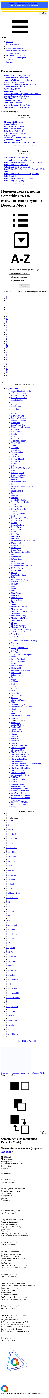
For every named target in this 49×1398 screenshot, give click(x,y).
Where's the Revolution (20, 798)
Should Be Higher (18, 704)
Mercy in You (16, 609)
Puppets (14, 679)
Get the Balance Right (20, 502)
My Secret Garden (18, 627)
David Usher (11, 1011)
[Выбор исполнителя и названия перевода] (20, 229)
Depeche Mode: (12, 388)
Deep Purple (11, 861)
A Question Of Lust (19, 395)
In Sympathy (16, 557)
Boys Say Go (16, 432)
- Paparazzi (13, 103)
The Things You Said (19, 770)
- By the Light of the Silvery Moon (23, 162)
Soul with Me (16, 727)
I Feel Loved (16, 536)
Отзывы (9, 60)
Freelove (14, 495)
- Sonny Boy (14, 180)
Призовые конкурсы (14, 48)
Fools (13, 488)
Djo (7, 1002)
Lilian (13, 588)
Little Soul (15, 595)
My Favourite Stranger (20, 620)
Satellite (14, 688)
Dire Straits (10, 879)
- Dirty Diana (16, 96)
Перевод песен (12, 44)
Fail (12, 484)
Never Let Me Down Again (22, 629)
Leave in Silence (17, 582)
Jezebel (14, 573)
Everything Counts (18, 482)
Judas (13, 577)
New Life (15, 636)
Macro (13, 602)
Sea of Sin (15, 693)
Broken (14, 436)
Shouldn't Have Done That (21, 707)
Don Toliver (11, 929)
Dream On (15, 470)
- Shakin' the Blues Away (19, 178)
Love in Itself (16, 600)
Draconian (10, 911)
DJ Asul (9, 943)
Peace (13, 657)
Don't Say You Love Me (20, 468)
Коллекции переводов (15, 55)
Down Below (11, 988)
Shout (13, 709)
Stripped (14, 736)
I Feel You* (15, 538)
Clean (13, 445)
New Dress (15, 634)
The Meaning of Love (20, 759)
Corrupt (14, 454)
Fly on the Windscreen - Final (23, 486)
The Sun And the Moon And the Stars (26, 763)
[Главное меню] (20, 35)
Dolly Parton (11, 970)
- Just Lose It (12, 100)
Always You (16, 407)
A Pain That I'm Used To (21, 391)
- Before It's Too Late (19, 142)
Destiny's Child (12, 1020)
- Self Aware (14, 82)
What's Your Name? (19, 793)
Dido (8, 916)
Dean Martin (11, 857)
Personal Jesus (16, 666)
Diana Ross (10, 966)
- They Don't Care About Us (22, 94)
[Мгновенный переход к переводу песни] (20, 248)
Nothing (14, 645)
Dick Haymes (11, 957)
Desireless (10, 1016)
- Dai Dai (17, 75)
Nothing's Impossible (19, 648)
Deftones (9, 843)
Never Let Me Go (18, 632)
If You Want (16, 550)
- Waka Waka (21, 84)
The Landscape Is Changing (22, 754)
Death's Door (16, 463)
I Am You (15, 534)
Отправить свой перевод (16, 57)
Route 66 (14, 682)
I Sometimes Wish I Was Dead (23, 541)
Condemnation (17, 452)
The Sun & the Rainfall (20, 766)
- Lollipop (10, 124)
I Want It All (16, 543)
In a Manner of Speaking (21, 552)
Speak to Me (16, 729)
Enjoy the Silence (18, 477)
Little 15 (14, 591)
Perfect (14, 663)
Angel (13, 411)
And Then (15, 409)
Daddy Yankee (12, 1007)
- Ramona (13, 176)
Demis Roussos (12, 898)
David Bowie (11, 834)
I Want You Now (17, 545)
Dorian (9, 902)
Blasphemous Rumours (20, 427)
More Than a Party (18, 616)
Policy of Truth (17, 675)
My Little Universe (18, 625)
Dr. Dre (9, 866)
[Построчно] (20, 1114)
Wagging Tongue (18, 784)
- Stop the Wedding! (14, 129)
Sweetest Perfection (19, 745)
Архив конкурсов (13, 53)
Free (13, 493)
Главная (9, 42)
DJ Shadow (10, 1025)
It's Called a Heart (18, 568)
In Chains (15, 554)
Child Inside (16, 443)
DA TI (8, 825)
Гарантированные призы (16, 51)
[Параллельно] (20, 1094)
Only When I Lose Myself (21, 654)
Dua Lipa (10, 820)
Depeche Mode (38, 1073)
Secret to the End (18, 695)
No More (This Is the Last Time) (24, 641)
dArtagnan (10, 920)
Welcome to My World (20, 791)
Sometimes (15, 723)
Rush (13, 684)
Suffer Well (15, 738)
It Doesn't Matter (17, 563)
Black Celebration (18, 425)
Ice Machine (16, 548)
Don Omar (10, 984)
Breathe (14, 434)
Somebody (15, 718)
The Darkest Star (17, 750)
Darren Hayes (11, 934)
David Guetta (11, 838)
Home (13, 532)
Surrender (15, 741)
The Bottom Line (18, 748)
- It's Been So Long (17, 167)
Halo (13, 516)
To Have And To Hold (20, 775)
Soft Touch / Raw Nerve (21, 716)
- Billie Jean (16, 78)
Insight (13, 561)
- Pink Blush (13, 131)
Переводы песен (18, 1073)
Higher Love (16, 527)
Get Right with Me (18, 500)
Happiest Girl (16, 520)
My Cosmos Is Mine (19, 618)
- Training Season (15, 98)
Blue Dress (15, 429)
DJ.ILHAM (10, 888)
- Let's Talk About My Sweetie (21, 174)
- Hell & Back (16, 133)
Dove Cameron (12, 979)
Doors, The (10, 852)
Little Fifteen (16, 593)
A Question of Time (19, 398)
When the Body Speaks (20, 795)
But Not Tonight (17, 438)
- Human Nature (17, 105)
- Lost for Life (16, 158)
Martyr (13, 604)
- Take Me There (13, 89)
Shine (13, 702)
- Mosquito (10, 135)
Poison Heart (16, 673)
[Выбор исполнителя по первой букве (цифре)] (20, 267)
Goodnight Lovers (18, 513)
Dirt (12, 466)
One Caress (15, 652)
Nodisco (14, 643)
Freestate (14, 498)
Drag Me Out (11, 925)
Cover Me (15, 457)
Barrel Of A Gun (17, 416)
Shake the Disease (18, 700)
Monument (15, 613)
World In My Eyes (18, 804)
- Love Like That (17, 160)
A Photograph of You (19, 393)
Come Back (15, 450)
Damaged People (18, 459)
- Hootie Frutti (14, 140)
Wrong (13, 807)
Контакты (10, 62)
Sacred (13, 686)
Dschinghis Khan (13, 893)
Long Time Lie (17, 598)
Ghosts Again (16, 507)
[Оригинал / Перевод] (20, 1133)
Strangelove (15, 734)
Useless (14, 782)
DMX (8, 1029)
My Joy (14, 623)
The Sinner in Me (18, 761)
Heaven (14, 523)
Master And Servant (19, 607)
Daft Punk (10, 884)
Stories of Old (16, 732)
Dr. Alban (10, 938)
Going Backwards (18, 509)
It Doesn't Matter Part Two (21, 566)
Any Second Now (18, 413)
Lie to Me (15, 584)
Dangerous (15, 461)
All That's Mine (17, 400)
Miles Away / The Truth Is (21, 611)
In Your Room (16, 559)
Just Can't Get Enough (20, 579)
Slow (13, 713)
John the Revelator (18, 575)
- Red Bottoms (13, 122)
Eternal (14, 479)
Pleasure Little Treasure (20, 670)
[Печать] (41, 1133)
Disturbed (10, 870)
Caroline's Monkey (18, 441)
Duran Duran (11, 848)
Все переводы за (26, 145)
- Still (17, 138)
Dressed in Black (18, 475)
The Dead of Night (18, 752)
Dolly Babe (10, 948)
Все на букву (27, 1041)
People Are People (18, 661)
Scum (13, 691)
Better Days (15, 423)
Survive (14, 743)
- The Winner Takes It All (16, 107)
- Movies (14, 126)
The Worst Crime (18, 773)
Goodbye (14, 511)
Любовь (6, 1151)
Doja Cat (9, 829)
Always (14, 404)
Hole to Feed (16, 529)
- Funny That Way (16, 164)
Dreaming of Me (17, 473)
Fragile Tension (17, 491)
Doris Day (10, 952)
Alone (13, 402)
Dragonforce (11, 961)
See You (14, 698)
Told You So (16, 777)
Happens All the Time (19, 518)
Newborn (15, 638)
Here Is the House (18, 525)
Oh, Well (14, 650)
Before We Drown (18, 418)
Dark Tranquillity (13, 993)
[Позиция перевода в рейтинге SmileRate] (44, 1133)
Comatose (15, 448)
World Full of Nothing (20, 802)
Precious (14, 677)
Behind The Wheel (18, 420)
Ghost (13, 504)
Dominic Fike (11, 907)
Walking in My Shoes (19, 788)
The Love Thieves (18, 757)
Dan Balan (10, 975)
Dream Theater (12, 1034)
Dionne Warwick (13, 998)
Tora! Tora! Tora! (18, 779)
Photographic (16, 668)
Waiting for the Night (19, 786)
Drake (8, 813)
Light (13, 586)
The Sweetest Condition (20, 768)
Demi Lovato (11, 875)
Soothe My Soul (17, 725)
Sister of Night (17, 711)
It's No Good (16, 570)
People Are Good (18, 659)
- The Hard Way (19, 80)
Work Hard (15, 800)
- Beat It (14, 87)
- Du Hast (13, 91)
